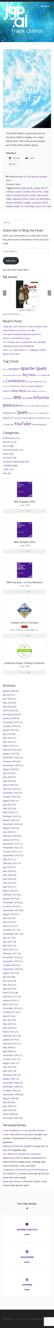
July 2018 (7, 918)
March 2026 (9, 710)
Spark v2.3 (19, 418)
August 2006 (9, 1098)
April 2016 (8, 988)
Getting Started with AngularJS (18, 1146)
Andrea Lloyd (20, 188)
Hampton (17, 199)
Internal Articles (10, 449)
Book (38, 375)
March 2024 (9, 784)
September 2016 (11, 969)
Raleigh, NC (44, 406)
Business (7, 441)
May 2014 (8, 1023)
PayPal (37, 406)
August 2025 (9, 730)
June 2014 (8, 1019)
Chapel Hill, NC (41, 188)
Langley (27, 202)
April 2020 (8, 878)
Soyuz (38, 206)
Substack (40, 418)
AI (7, 369)
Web (7, 424)
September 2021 (11, 855)
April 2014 (8, 1027)
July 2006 (7, 1102)
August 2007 (9, 1063)
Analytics (14, 369)
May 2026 (8, 702)
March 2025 (9, 745)
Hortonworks (8, 398)
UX (4, 425)
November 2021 (11, 847)
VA (43, 206)
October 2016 (10, 965)
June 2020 (8, 871)
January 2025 (9, 753)
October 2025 (10, 726)
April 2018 (8, 922)
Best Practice (17, 375)
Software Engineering (13, 461)
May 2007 (8, 1066)
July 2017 (7, 937)
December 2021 (11, 843)
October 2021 (10, 851)
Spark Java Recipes (12, 1181)
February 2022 (10, 835)
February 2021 (10, 863)
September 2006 (11, 1094)
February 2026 (10, 714)
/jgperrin (27, 1284)
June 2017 (8, 941)
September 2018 (11, 910)
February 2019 (10, 894)
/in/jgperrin (27, 1257)
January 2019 (9, 898)
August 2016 (9, 972)
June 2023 (8, 804)
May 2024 (8, 780)
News (18, 184)
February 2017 (10, 953)
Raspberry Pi (10, 412)
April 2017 (8, 945)
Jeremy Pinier (29, 199)
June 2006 (8, 1106)
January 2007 (9, 1078)
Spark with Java (29, 418)
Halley (9, 199)
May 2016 (8, 984)
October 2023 (10, 796)
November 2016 (11, 961)
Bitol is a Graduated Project (16, 338)
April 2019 (8, 886)
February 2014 (10, 1035)
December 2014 (11, 1008)
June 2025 (8, 737)
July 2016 (7, 976)
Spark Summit (33, 413)
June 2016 (8, 980)
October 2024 (10, 761)
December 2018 (11, 902)
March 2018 (9, 925)
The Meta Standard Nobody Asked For (22, 334)
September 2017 (11, 933)
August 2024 (9, 769)
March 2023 (9, 812)
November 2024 (11, 757)
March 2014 (9, 1031)
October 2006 (10, 1090)
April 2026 (8, 706)
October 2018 (10, 906)
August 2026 (9, 690)
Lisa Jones (36, 202)
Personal (7, 457)
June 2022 (8, 831)
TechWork (8, 465)
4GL (4, 369)
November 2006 (11, 1086)
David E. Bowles (22, 191)
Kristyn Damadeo (14, 202)
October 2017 (10, 929)
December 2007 (11, 1055)
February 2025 (10, 749)
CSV (26, 381)
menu (46, 6)
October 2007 (10, 1059)
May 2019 (8, 882)
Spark (22, 412)
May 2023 (8, 808)
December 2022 (11, 824)
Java (7, 405)
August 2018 (9, 914)
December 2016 (11, 957)
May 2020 (8, 874)
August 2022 (9, 827)
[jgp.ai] (15, 27)
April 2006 (8, 1110)
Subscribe (11, 260)
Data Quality (32, 391)
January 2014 (9, 1039)
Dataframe (14, 386)
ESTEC (39, 191)
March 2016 (9, 992)
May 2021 (8, 859)
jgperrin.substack (27, 1229)
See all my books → (12, 314)
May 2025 (8, 741)
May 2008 (8, 1047)
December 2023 (11, 792)
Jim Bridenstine (43, 199)
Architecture (9, 438)
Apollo (30, 188)
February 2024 (10, 788)
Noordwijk (29, 206)
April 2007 (8, 1070)
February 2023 (10, 816)
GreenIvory (42, 391)
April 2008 (8, 1051)
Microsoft (26, 406)
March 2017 (9, 949)
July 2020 (7, 867)
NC (22, 206)
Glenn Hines (42, 195)
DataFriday (23, 386)
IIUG (29, 398)
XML (12, 424)
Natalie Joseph (12, 206)
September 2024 (11, 765)
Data (30, 382)
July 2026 (7, 694)
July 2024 (7, 773)
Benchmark (7, 375)
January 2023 (9, 820)
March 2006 (9, 1113)
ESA (33, 191)
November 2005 (11, 1117)
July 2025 (7, 733)
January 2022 (9, 839)
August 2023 (9, 800)
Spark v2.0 (43, 413)
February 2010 (10, 1043)
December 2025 (11, 722)
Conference (15, 380)
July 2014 (7, 1016)
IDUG (23, 398)
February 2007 (10, 1074)
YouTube (22, 423)
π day (48, 206)
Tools (47, 418)
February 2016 (10, 996)
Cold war (10, 191)
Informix (41, 397)
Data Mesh (18, 391)
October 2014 (10, 1012)
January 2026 (9, 718)
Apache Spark (33, 368)
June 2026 (8, 698)
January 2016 (9, 1000)
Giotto (33, 195)
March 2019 (9, 890)
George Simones (21, 195)
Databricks (37, 381)
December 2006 (11, 1082)
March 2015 (9, 1004)
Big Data (29, 375)
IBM (17, 397)
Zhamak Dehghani (39, 424)
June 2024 (8, 777)
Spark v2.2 (8, 417)
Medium (17, 405)
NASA (45, 202)
